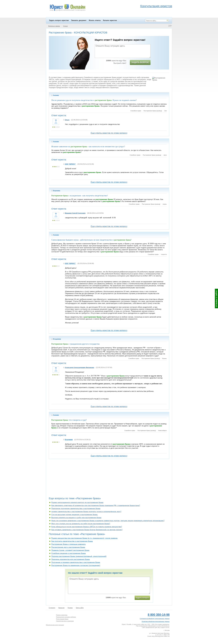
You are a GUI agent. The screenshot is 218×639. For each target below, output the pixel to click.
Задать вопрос (140, 62)
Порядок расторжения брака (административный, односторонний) (78, 556)
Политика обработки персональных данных (156, 621)
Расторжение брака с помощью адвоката (68, 544)
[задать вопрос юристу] (142, 598)
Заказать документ (78, 20)
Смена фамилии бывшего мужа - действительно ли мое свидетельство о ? (91, 240)
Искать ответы (95, 20)
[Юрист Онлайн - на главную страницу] (67, 8)
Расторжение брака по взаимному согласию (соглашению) (75, 565)
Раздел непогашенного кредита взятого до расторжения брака (77, 502)
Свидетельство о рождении (65, 621)
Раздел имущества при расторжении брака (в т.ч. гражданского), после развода (84, 538)
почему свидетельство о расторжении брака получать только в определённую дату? (86, 511)
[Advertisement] (109, 479)
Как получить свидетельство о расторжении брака (72, 541)
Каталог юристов (110, 20)
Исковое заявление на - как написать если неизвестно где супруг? (88, 146)
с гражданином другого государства (75, 344)
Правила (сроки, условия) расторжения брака (70, 550)
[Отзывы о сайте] (216, 298)
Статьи (65, 26)
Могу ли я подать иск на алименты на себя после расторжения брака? (80, 524)
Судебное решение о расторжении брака (68, 553)
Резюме (70, 607)
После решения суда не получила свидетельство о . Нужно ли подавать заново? (94, 100)
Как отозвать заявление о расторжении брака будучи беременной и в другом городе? (86, 530)
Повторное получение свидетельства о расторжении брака (75, 508)
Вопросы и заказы (54, 26)
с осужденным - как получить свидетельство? (79, 196)
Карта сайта (80, 607)
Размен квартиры (61, 615)
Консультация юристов (156, 6)
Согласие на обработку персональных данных (155, 618)
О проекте (52, 607)
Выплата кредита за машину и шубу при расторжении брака (76, 518)
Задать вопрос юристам (59, 20)
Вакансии (61, 607)
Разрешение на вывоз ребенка (66, 617)
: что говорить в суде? (69, 420)
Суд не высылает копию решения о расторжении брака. (74, 514)
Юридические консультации (55, 625)
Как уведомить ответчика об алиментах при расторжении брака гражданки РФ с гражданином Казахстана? (95, 505)
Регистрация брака (62, 619)
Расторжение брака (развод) (153, 111)
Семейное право (135, 111)
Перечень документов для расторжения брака (70, 559)
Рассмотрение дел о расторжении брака (68, 547)
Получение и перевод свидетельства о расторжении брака (75, 562)
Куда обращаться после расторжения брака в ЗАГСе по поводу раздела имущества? (86, 527)
